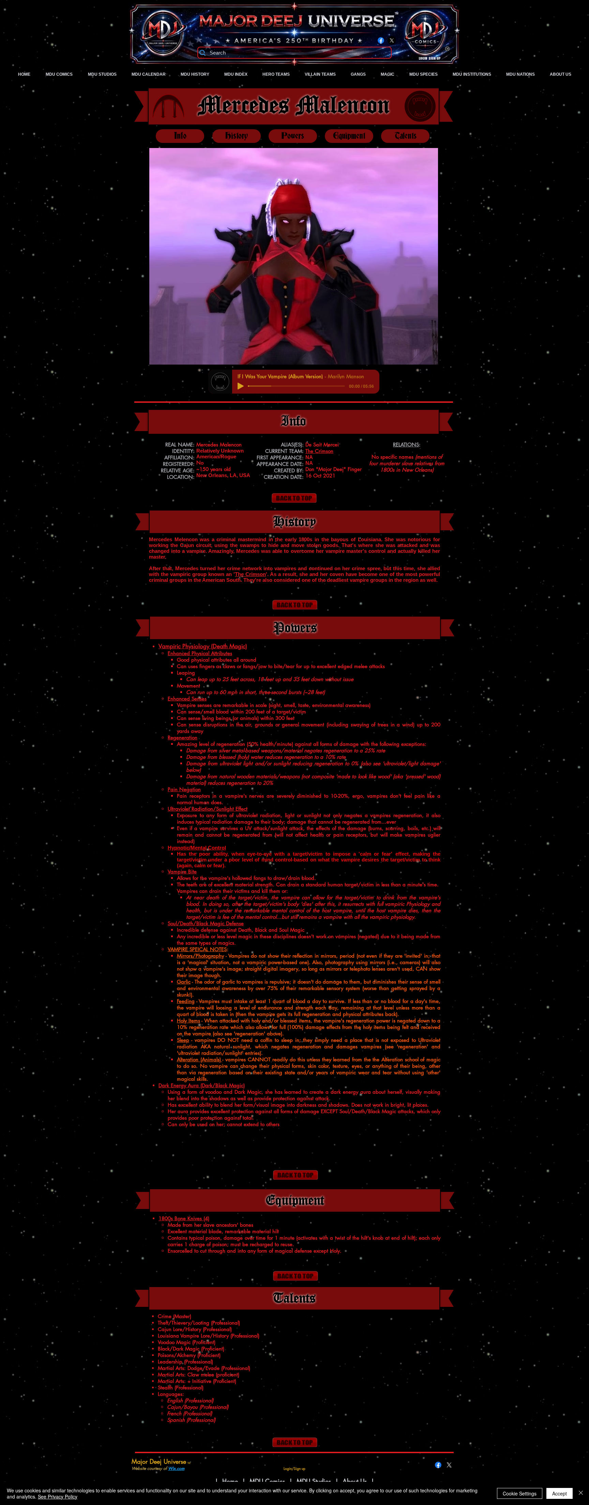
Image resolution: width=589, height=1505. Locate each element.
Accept (559, 1493)
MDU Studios (314, 1481)
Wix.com (176, 1468)
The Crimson (250, 574)
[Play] (241, 386)
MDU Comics (267, 1481)
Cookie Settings (520, 1493)
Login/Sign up (430, 58)
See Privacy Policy (57, 1496)
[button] (293, 256)
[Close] (581, 1493)
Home (230, 1481)
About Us (356, 1481)
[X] (392, 40)
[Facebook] (381, 40)
